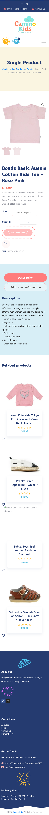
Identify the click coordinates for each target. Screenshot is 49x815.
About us (5, 725)
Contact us (6, 731)
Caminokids (17, 812)
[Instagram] (8, 701)
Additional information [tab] (25, 287)
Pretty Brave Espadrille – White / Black (24, 484)
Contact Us (40, 8)
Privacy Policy (7, 734)
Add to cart (18, 232)
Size (5, 211)
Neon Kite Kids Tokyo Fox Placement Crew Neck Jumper (24, 419)
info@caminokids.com (17, 8)
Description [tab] (25, 277)
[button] (42, 104)
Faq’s (3, 728)
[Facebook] (3, 701)
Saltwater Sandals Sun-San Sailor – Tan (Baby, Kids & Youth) (24, 616)
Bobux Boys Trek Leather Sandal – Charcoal (24, 550)
